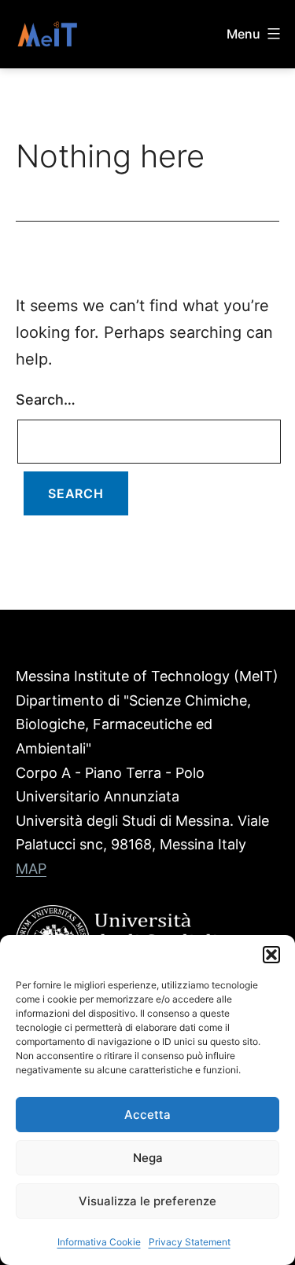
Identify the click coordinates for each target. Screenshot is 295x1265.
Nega (148, 1157)
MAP (31, 868)
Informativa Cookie (99, 1242)
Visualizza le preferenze (147, 1201)
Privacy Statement (189, 1242)
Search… (46, 399)
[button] (271, 954)
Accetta (147, 1114)
